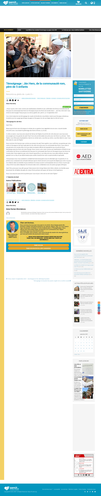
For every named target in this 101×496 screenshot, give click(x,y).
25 (89, 348)
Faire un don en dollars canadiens (38, 248)
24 (86, 348)
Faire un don (63, 3)
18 (89, 345)
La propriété (57, 489)
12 (92, 342)
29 (81, 351)
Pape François (10, 35)
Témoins (16, 35)
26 (92, 348)
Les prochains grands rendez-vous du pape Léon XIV (78, 380)
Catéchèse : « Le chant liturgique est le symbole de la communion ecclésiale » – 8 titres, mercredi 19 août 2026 (83, 261)
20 (75, 348)
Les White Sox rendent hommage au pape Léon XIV (23, 30)
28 (78, 351)
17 (86, 345)
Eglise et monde (45, 3)
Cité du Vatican (35, 3)
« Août (75, 354)
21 (78, 348)
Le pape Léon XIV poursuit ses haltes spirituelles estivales (77, 391)
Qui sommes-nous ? (47, 489)
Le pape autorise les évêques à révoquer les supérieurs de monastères (86, 319)
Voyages (21, 35)
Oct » (79, 354)
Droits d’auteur (82, 489)
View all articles (10, 218)
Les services (64, 489)
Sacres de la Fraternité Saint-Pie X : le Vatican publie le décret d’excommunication (86, 288)
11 (89, 342)
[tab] (79, 455)
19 (92, 345)
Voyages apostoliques (31, 35)
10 (86, 342)
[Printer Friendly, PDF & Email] (67, 107)
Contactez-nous (91, 489)
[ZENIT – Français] (12, 3)
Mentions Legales (73, 489)
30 (83, 351)
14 (78, 345)
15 (81, 345)
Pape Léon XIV (25, 3)
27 (75, 351)
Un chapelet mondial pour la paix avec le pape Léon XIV (86, 295)
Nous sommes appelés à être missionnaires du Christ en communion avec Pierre (83, 256)
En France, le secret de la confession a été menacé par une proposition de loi (86, 311)
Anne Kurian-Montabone (29, 98)
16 (83, 345)
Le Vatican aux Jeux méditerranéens (55, 30)
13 (75, 345)
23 (83, 348)
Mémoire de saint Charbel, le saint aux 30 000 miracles (86, 303)
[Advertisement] (50, 17)
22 (81, 348)
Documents (54, 3)
